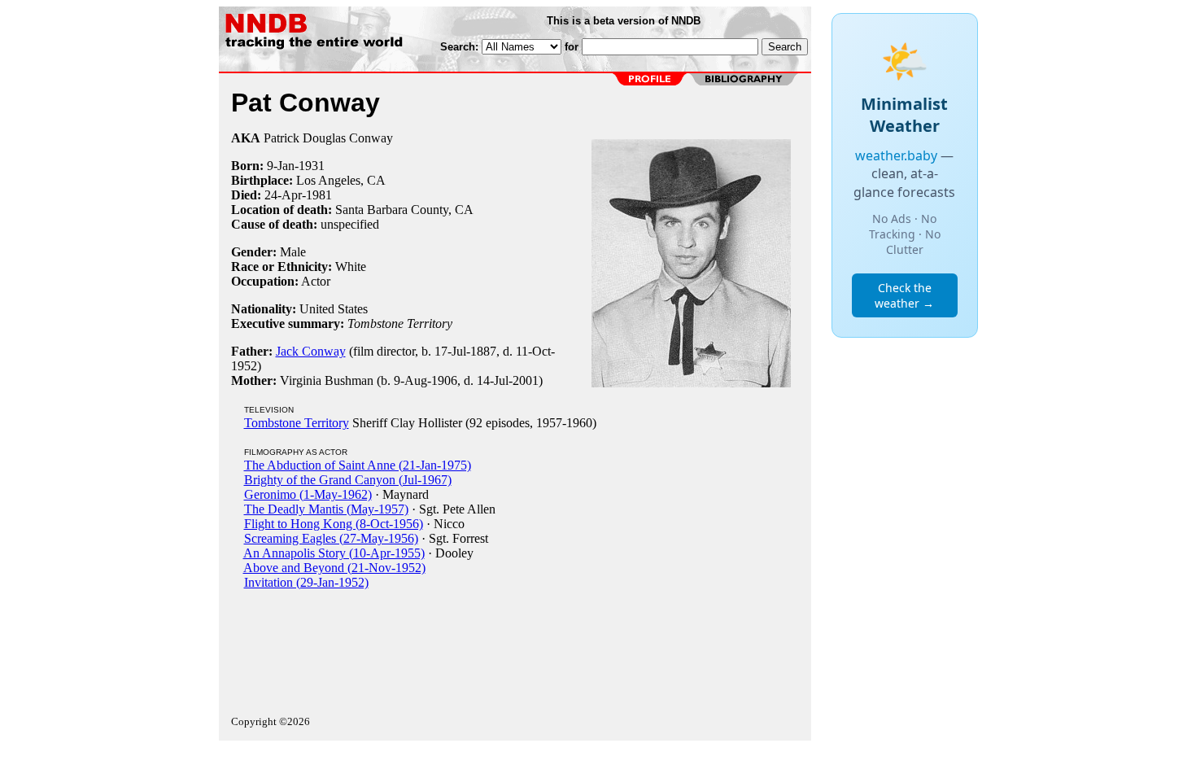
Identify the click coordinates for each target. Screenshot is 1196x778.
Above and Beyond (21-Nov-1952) (334, 568)
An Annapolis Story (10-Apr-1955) (334, 553)
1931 (312, 166)
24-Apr (283, 195)
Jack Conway (311, 351)
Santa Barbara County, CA (404, 209)
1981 (319, 195)
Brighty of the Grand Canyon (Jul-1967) (348, 480)
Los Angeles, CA (341, 180)
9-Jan (281, 166)
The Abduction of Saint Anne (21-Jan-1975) (357, 465)
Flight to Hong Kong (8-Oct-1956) (333, 524)
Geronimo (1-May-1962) (308, 494)
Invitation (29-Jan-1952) (306, 582)
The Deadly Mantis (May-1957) (326, 509)
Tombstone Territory (296, 423)
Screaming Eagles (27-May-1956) (331, 538)
